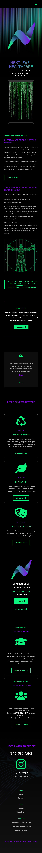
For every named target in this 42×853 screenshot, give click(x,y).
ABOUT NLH (20, 327)
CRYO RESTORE (20, 542)
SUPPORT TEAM (20, 724)
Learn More (11, 177)
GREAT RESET (20, 453)
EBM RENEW (20, 498)
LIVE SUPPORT (21, 773)
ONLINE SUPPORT (20, 670)
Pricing (20, 601)
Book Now (20, 609)
